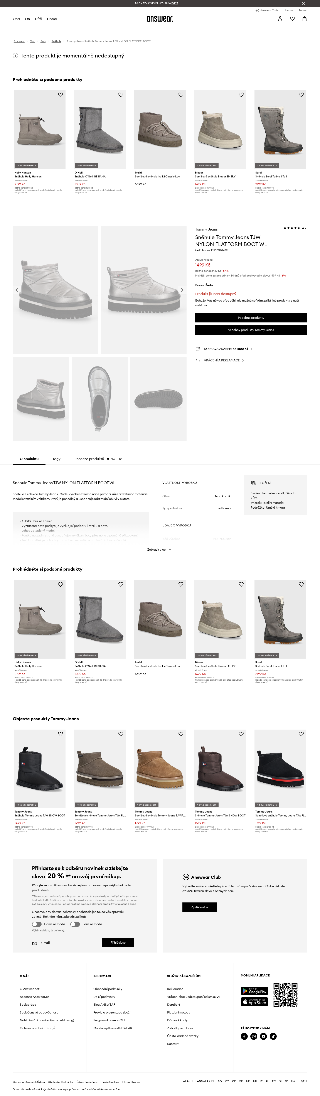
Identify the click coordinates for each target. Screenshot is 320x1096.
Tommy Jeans (206, 229)
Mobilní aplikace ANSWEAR (112, 1028)
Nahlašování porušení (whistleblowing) (47, 1020)
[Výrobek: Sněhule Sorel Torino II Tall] (280, 129)
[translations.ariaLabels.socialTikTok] (273, 1036)
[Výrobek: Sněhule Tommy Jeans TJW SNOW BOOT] (40, 769)
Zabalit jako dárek (180, 1028)
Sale (114, 28)
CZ (234, 1084)
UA (293, 1084)
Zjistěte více (199, 907)
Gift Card (141, 28)
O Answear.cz (30, 989)
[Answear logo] (160, 19)
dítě (38, 19)
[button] (55, 290)
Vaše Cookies (111, 1085)
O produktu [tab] (29, 459)
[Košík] (304, 18)
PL (267, 1084)
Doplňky (60, 28)
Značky (102, 28)
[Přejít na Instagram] (253, 1036)
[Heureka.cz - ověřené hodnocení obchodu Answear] (247, 1054)
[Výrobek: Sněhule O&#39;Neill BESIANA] (100, 129)
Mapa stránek (131, 1085)
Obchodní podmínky (107, 989)
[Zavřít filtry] (303, 3)
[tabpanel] (160, 509)
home (52, 19)
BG (220, 1084)
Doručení (173, 1005)
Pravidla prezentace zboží (111, 1012)
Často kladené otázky (183, 1036)
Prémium (87, 28)
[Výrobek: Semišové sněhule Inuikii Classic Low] (160, 129)
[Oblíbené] (292, 18)
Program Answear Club (109, 1020)
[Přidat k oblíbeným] (60, 94)
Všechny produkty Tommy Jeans (251, 330)
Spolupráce (28, 1005)
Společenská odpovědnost (39, 1012)
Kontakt (173, 1044)
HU (255, 1084)
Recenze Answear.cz (34, 997)
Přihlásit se (118, 942)
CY (227, 1084)
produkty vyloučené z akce (119, 903)
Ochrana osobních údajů (37, 1028)
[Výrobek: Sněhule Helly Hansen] (40, 129)
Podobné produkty (251, 318)
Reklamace (175, 989)
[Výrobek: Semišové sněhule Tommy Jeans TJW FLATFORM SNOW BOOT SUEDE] (100, 769)
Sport (73, 28)
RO (274, 1084)
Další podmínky (104, 997)
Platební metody (178, 1012)
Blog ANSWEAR (104, 1005)
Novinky (19, 28)
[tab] (98, 458)
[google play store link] (254, 991)
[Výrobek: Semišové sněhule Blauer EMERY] (220, 129)
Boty (48, 28)
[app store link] (254, 1001)
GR (241, 1084)
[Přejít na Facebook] (244, 1036)
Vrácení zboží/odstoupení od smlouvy (193, 997)
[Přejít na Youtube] (263, 1036)
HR (248, 1084)
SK (286, 1084)
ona (16, 19)
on (27, 19)
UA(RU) (302, 1084)
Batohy (126, 28)
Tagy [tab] (56, 459)
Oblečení (34, 28)
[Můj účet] (280, 18)
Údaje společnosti (87, 1085)
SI (280, 1084)
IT (261, 1084)
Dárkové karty (177, 1020)
